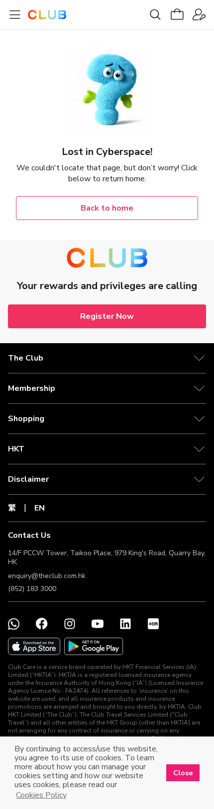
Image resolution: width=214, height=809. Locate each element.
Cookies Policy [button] (41, 795)
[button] (107, 358)
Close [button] (183, 773)
